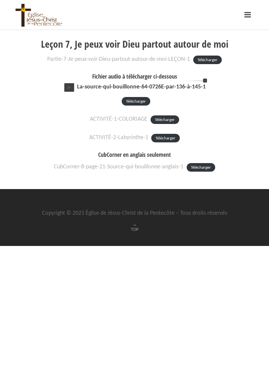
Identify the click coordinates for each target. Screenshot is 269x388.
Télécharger (207, 60)
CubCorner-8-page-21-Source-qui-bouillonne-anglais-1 (118, 167)
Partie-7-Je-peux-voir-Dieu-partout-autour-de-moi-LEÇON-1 (118, 59)
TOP (134, 229)
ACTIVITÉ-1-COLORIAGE (118, 119)
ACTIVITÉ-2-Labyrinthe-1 (118, 137)
